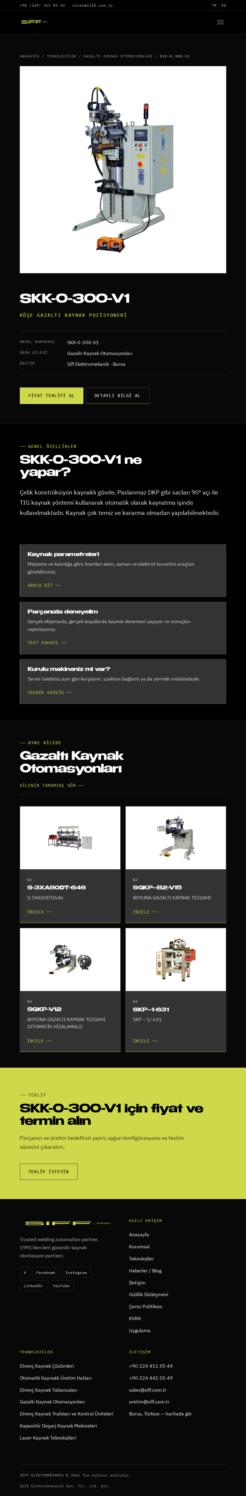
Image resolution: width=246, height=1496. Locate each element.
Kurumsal (139, 1247)
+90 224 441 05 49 (151, 1378)
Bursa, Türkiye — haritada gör (160, 1414)
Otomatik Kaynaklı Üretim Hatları (56, 1378)
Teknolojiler (61, 56)
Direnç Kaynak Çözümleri (47, 1366)
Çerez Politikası (145, 1306)
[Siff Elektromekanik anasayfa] (34, 21)
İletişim (137, 1283)
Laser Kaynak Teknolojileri (48, 1438)
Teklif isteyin (48, 1171)
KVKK (135, 1318)
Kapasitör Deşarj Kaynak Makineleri (58, 1426)
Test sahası (43, 642)
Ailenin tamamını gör (48, 785)
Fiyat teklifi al (51, 395)
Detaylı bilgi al (117, 395)
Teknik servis (46, 692)
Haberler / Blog (145, 1271)
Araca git (40, 585)
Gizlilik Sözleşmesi (148, 1294)
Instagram (76, 1272)
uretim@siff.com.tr (149, 1402)
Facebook (46, 1272)
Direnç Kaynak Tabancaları (48, 1390)
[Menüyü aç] (220, 22)
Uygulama (140, 1330)
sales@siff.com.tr (92, 5)
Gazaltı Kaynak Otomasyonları (118, 56)
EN (223, 5)
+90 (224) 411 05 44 (42, 5)
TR (214, 5)
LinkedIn (33, 1285)
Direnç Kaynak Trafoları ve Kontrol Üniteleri (66, 1414)
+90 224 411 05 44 (151, 1366)
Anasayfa (30, 56)
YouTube (61, 1285)
